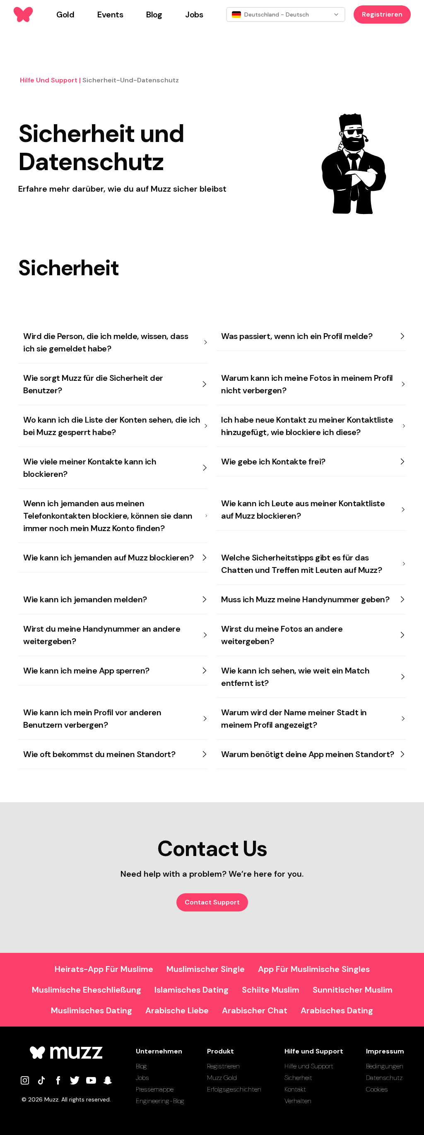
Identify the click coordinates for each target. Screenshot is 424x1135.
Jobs (142, 1077)
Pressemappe (154, 1089)
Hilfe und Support (308, 1066)
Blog (141, 1066)
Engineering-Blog (160, 1101)
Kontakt (295, 1089)
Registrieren (382, 14)
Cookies (377, 1089)
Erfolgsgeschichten (234, 1089)
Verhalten (297, 1101)
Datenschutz (384, 1077)
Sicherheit (298, 1077)
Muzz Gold (222, 1077)
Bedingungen (384, 1066)
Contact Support (212, 902)
